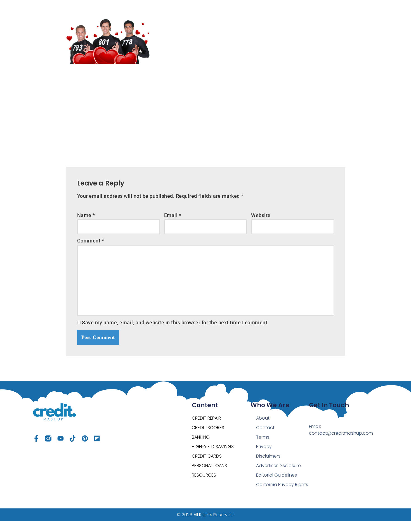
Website (261, 215)
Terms (262, 437)
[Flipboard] (97, 438)
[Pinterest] (85, 438)
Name (86, 215)
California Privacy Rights (282, 484)
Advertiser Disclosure (278, 465)
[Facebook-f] (36, 438)
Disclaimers (268, 456)
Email (172, 215)
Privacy (264, 446)
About (263, 418)
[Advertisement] (205, 111)
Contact (265, 427)
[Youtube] (60, 438)
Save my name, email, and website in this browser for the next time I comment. (175, 322)
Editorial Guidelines (276, 475)
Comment (90, 241)
